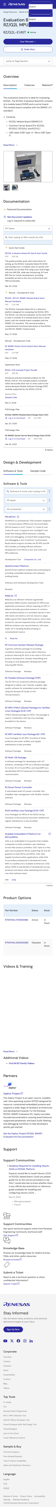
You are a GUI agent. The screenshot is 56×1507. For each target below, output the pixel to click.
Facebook (18, 1341)
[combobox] (41, 20)
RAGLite (9, 595)
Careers (6, 1361)
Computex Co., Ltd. (32, 559)
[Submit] (31, 15)
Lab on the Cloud (10, 1433)
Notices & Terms (10, 1496)
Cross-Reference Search (14, 1438)
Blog (5, 1383)
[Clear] (31, 23)
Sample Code (11, 397)
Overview (7, 1357)
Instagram (25, 1341)
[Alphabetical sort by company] (49, 509)
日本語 (6, 1488)
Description (10, 85)
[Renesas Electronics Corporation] (16, 4)
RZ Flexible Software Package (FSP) (23, 678)
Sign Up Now (13, 1329)
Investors (7, 1366)
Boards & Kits (24, 12)
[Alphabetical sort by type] (49, 500)
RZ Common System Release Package (24, 645)
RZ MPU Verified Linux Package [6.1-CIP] (25, 734)
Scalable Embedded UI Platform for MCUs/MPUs (23, 836)
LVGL (14, 880)
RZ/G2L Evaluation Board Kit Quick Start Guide (26, 253)
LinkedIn (31, 1341)
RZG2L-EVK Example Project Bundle (21, 370)
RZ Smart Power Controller (18, 787)
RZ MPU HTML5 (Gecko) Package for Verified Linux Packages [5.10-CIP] (27, 709)
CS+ (5, 1406)
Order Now (29, 49)
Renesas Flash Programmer (15, 1411)
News (5, 1370)
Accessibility (39, 1496)
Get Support (9, 1235)
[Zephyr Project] (28, 1085)
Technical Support (11, 1452)
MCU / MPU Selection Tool (14, 1415)
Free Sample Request (12, 1456)
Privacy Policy (26, 1496)
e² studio (7, 1402)
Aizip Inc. (14, 638)
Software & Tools (13, 471)
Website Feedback (21, 1499)
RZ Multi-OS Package (15, 757)
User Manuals (27, 41)
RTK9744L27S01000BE (16, 919)
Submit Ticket (10, 1283)
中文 (5, 1484)
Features (29, 85)
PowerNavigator (10, 1429)
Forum (17, 1204)
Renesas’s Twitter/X (12, 1341)
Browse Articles (11, 1259)
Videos (6, 1388)
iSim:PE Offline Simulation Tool (16, 1420)
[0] (49, 491)
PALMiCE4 (10, 516)
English (6, 1479)
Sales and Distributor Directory (16, 1465)
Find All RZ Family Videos (21, 1063)
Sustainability (9, 1375)
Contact (6, 1379)
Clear (31, 11)
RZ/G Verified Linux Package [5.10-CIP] (24, 810)
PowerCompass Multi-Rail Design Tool (20, 1424)
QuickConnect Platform (17, 566)
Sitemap (7, 1499)
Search (41, 4)
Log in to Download (16, 418)
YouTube (5, 1341)
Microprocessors (22, 1201)
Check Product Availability (14, 1461)
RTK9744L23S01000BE (16, 942)
